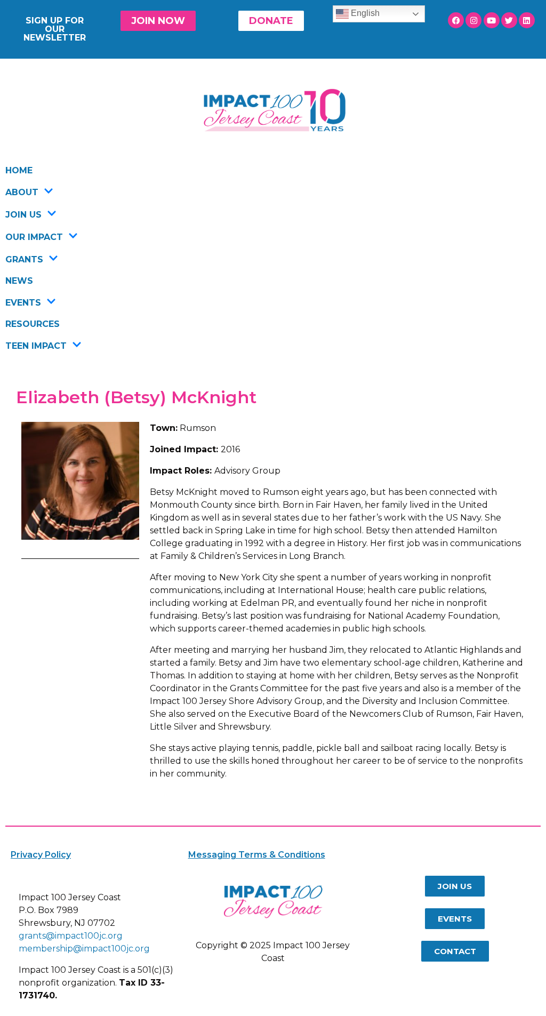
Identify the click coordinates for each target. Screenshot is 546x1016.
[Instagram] (473, 20)
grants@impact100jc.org (71, 936)
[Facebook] (456, 20)
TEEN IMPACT (36, 346)
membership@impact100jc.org (84, 948)
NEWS (19, 281)
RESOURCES (32, 324)
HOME (19, 170)
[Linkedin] (527, 20)
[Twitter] (509, 20)
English (364, 13)
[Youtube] (492, 20)
